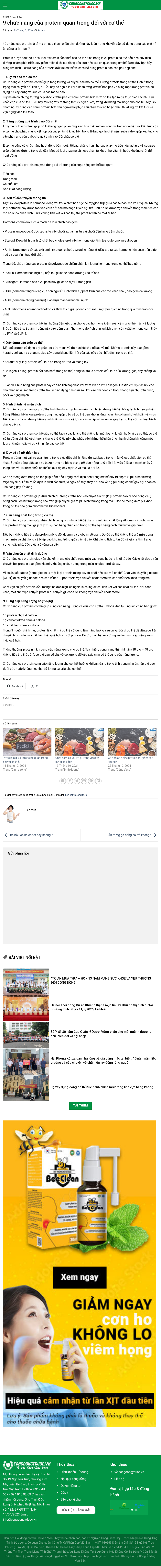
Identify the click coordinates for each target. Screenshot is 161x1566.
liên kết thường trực (76, 794)
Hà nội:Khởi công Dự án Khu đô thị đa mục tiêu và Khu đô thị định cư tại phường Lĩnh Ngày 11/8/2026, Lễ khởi (102, 1007)
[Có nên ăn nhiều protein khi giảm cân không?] (132, 742)
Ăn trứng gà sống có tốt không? (130, 835)
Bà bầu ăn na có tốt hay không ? (31, 835)
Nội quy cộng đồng (73, 1479)
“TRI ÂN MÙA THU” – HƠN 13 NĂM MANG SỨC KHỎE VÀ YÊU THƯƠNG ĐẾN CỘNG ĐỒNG (101, 981)
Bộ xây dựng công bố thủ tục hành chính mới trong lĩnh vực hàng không (102, 1087)
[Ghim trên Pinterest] (91, 781)
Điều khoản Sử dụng (74, 1472)
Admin (41, 30)
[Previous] (116, 1510)
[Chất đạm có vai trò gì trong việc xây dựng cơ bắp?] (79, 742)
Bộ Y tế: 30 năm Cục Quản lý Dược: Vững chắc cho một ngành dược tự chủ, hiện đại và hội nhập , (101, 1034)
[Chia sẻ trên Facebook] (70, 781)
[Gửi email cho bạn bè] (84, 781)
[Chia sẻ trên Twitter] (77, 781)
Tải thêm (80, 1105)
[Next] (152, 1510)
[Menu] (5, 5)
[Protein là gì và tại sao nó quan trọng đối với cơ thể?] (27, 742)
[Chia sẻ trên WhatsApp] (62, 781)
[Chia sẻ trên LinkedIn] (98, 781)
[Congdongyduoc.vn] (80, 5)
